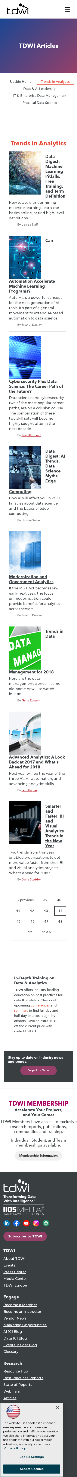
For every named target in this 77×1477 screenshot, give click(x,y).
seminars (21, 1010)
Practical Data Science (40, 103)
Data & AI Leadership (39, 89)
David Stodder (31, 879)
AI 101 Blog (12, 1332)
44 (60, 911)
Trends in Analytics (55, 81)
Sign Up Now (38, 1070)
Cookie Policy (15, 1448)
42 (32, 911)
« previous (26, 900)
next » (46, 932)
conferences (40, 1005)
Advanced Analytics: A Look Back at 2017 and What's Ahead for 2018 (37, 762)
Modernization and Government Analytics (31, 579)
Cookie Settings (31, 1456)
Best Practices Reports (23, 1378)
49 (30, 932)
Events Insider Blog (20, 1345)
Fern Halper (29, 790)
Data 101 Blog (15, 1338)
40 (59, 900)
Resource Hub (15, 1371)
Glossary (10, 1352)
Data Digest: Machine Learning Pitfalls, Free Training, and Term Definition (55, 176)
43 (46, 911)
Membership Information (38, 1156)
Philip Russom (30, 700)
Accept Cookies (32, 1469)
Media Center (15, 1279)
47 (46, 921)
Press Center (14, 1272)
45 (18, 921)
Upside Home (20, 81)
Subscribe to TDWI (25, 1236)
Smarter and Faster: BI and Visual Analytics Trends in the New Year (54, 826)
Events (9, 1265)
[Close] (57, 1407)
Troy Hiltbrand (31, 435)
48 (60, 921)
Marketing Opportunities (25, 1325)
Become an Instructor (22, 1312)
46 (32, 921)
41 (18, 911)
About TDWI (14, 1259)
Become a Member (20, 1305)
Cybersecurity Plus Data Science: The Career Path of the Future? (36, 386)
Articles (9, 1398)
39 (45, 900)
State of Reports (17, 1385)
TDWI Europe (15, 1285)
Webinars (11, 1391)
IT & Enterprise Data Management (39, 95)
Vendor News (15, 1318)
